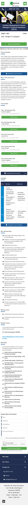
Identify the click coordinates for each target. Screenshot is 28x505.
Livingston (16, 36)
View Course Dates (14, 44)
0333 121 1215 (9, 471)
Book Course (14, 117)
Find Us (7, 475)
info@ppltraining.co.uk (11, 479)
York (2, 36)
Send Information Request (14, 448)
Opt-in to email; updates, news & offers (15, 438)
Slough (7, 36)
